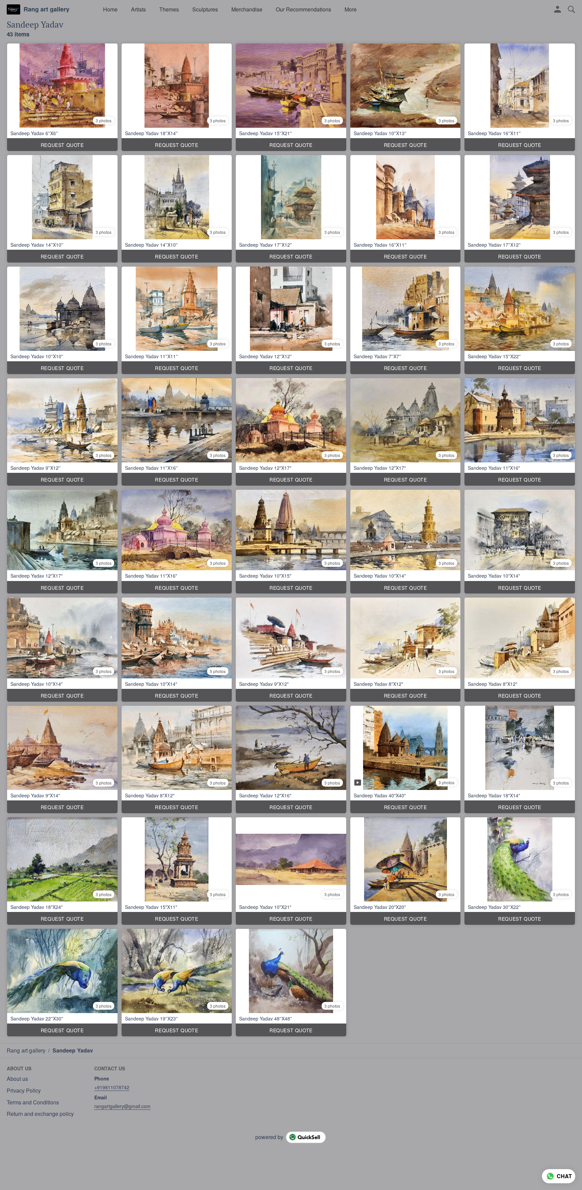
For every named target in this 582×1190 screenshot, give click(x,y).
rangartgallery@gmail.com (122, 1106)
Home (110, 9)
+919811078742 (111, 1087)
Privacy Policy (24, 1090)
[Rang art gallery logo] (13, 9)
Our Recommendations (303, 9)
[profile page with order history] (557, 9)
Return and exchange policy (40, 1114)
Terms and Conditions (33, 1102)
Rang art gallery (46, 9)
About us (17, 1078)
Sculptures (205, 9)
